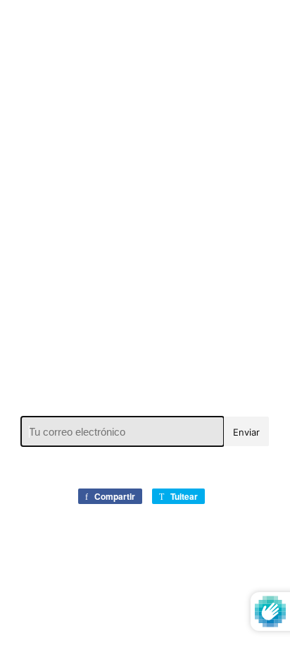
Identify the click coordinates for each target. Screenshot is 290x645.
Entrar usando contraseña (150, 27)
